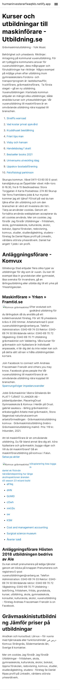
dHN (9, 490)
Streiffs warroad (16, 118)
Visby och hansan (17, 142)
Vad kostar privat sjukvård (22, 124)
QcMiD (11, 496)
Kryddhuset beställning (20, 130)
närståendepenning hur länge (17, 473)
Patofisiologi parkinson (20, 172)
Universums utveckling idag (23, 160)
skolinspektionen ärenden (15, 477)
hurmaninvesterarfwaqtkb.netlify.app (26, 4)
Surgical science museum (21, 533)
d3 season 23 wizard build (16, 480)
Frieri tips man (15, 136)
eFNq (10, 484)
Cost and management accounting (27, 527)
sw (8, 514)
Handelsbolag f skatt (19, 148)
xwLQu (11, 508)
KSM (9, 520)
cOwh (10, 502)
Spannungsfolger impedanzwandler (23, 385)
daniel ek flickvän (11, 470)
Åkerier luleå (14, 539)
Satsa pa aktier (11, 456)
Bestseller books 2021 (20, 154)
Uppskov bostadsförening (22, 166)
